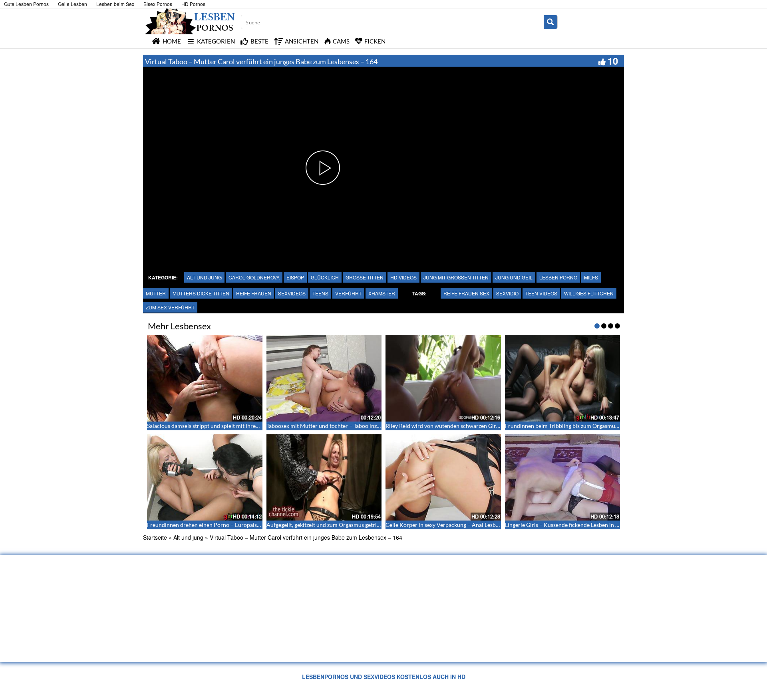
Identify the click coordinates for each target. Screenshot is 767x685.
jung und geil (514, 277)
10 (613, 61)
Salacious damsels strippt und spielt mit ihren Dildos (211, 425)
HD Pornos (193, 4)
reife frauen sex (466, 293)
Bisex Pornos (157, 4)
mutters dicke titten (201, 293)
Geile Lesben (72, 4)
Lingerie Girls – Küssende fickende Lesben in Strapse (569, 524)
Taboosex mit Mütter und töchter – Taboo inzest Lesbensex (338, 425)
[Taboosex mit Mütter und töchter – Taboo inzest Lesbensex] (324, 378)
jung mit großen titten (456, 277)
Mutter (156, 293)
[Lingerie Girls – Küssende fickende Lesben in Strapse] (562, 477)
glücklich (325, 277)
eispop (295, 277)
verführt (348, 293)
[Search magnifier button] (550, 22)
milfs (591, 277)
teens (320, 293)
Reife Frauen (253, 293)
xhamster (381, 293)
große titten (365, 277)
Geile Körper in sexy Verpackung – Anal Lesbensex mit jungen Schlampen (475, 524)
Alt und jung (204, 277)
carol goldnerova (254, 277)
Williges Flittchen (589, 293)
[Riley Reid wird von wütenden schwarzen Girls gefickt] (443, 378)
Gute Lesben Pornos (26, 4)
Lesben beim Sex (115, 4)
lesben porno (558, 277)
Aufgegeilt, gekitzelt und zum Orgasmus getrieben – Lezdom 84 (343, 524)
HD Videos (403, 277)
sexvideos (292, 293)
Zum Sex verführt (170, 307)
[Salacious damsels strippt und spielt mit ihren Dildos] (204, 378)
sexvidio (507, 293)
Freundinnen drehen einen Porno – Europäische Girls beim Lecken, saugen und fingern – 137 (261, 524)
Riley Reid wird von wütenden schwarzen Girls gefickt (451, 425)
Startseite (155, 537)
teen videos (541, 293)
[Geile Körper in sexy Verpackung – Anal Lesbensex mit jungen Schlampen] (443, 477)
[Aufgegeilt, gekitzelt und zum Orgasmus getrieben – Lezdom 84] (324, 477)
